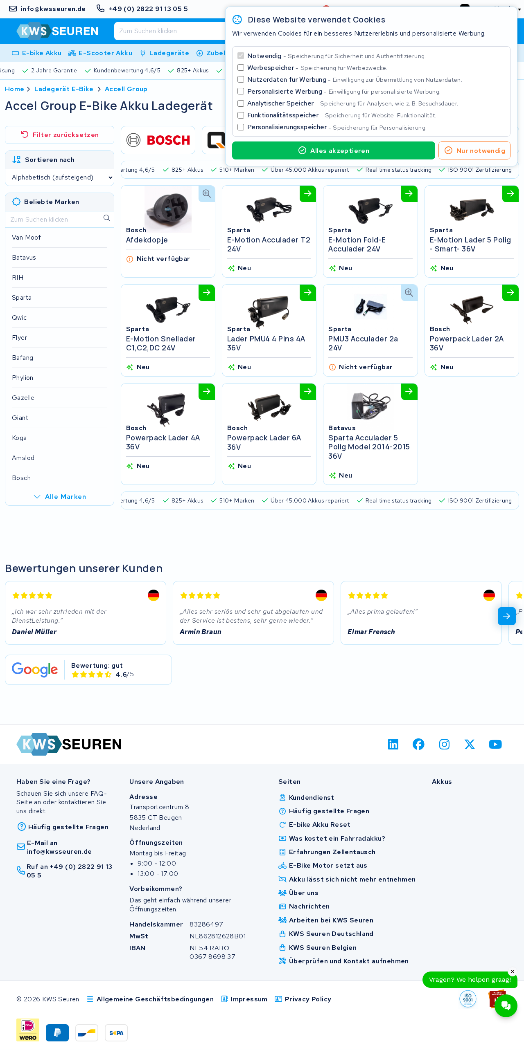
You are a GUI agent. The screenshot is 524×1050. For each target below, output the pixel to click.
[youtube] (495, 744)
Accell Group (126, 89)
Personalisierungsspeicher (337, 127)
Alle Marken (65, 496)
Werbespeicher (317, 67)
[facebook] (419, 744)
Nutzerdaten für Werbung (354, 79)
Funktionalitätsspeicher (341, 115)
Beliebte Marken (51, 201)
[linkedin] (393, 744)
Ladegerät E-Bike (63, 89)
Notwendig (336, 56)
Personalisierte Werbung (343, 91)
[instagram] (444, 744)
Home (15, 89)
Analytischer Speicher (352, 103)
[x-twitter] (470, 744)
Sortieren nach (50, 159)
